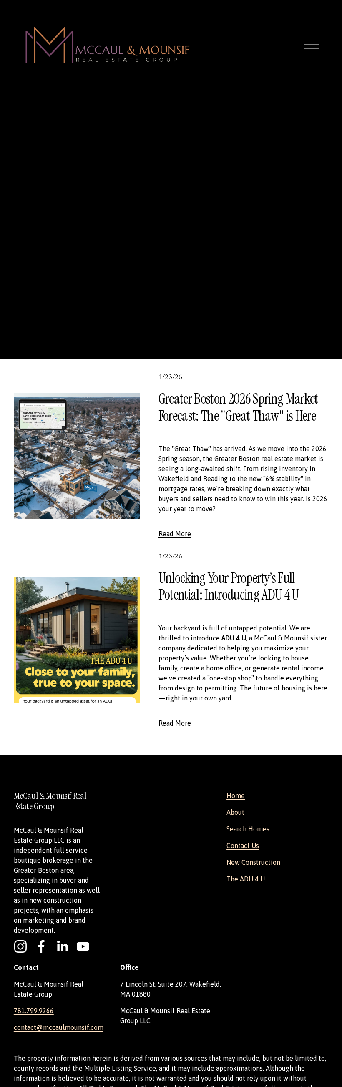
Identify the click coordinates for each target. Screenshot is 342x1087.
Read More (174, 533)
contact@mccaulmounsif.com (58, 1027)
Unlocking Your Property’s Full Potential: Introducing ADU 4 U (228, 586)
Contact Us (242, 845)
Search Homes (247, 829)
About (235, 812)
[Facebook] (41, 946)
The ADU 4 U (245, 879)
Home (235, 795)
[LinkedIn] (62, 946)
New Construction (253, 862)
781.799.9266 (34, 1010)
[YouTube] (83, 946)
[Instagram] (20, 946)
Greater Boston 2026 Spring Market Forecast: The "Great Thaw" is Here (238, 407)
